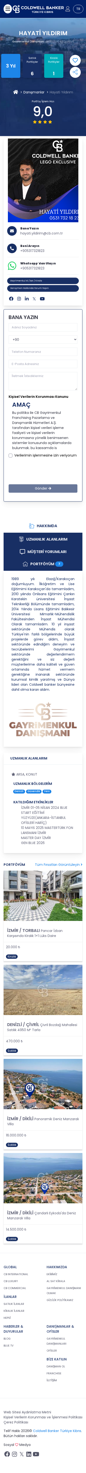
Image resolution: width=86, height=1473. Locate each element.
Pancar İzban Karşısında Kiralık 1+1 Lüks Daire (35, 933)
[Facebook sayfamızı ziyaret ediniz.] (7, 1455)
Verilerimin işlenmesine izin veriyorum (45, 455)
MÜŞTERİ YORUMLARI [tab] (46, 551)
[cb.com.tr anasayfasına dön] (38, 9)
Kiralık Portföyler (53, 60)
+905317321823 (32, 250)
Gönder (41, 488)
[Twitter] (34, 299)
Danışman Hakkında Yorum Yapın (29, 288)
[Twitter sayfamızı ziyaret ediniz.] (21, 1455)
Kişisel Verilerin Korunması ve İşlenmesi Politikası (43, 1417)
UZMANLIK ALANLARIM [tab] (46, 539)
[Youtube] (42, 299)
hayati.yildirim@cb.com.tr (41, 233)
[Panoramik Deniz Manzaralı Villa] (43, 1084)
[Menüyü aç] (8, 8)
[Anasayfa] (15, 92)
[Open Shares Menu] (75, 72)
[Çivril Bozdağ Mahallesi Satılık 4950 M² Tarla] (43, 990)
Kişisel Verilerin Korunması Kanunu (38, 396)
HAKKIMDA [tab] (47, 526)
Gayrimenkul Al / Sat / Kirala (26, 280)
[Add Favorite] (75, 60)
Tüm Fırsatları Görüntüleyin (58, 864)
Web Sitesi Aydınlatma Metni (27, 1412)
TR (78, 8)
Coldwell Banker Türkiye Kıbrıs (57, 1430)
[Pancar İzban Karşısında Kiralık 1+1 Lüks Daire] (43, 896)
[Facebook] (11, 299)
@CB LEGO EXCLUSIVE (59, 41)
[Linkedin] (27, 299)
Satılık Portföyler (32, 60)
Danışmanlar (33, 92)
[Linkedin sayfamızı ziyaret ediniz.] (28, 1455)
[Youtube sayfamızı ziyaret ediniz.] (35, 1455)
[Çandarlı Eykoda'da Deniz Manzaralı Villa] (43, 1178)
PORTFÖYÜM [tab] (45, 564)
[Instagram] (19, 299)
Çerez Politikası (16, 1422)
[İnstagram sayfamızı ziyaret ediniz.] (14, 1455)
